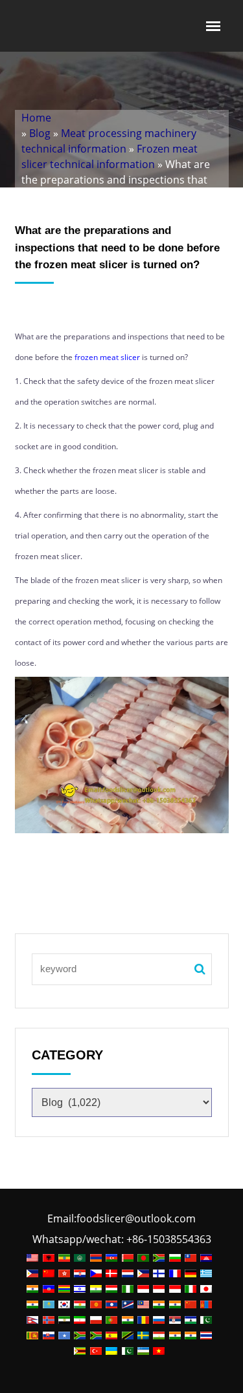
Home (36, 118)
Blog (40, 133)
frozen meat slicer (107, 357)
